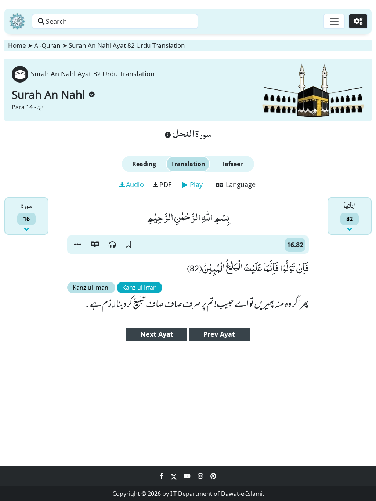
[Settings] (358, 21)
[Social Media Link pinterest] (213, 476)
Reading (144, 164)
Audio (135, 184)
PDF (165, 184)
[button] (77, 244)
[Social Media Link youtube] (188, 476)
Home (17, 45)
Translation (188, 164)
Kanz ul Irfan (139, 288)
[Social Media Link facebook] (162, 476)
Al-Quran (47, 45)
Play (195, 184)
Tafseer (232, 164)
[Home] (17, 21)
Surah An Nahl (48, 94)
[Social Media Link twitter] (174, 476)
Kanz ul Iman (91, 288)
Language (240, 184)
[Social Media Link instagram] (201, 476)
